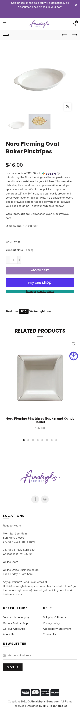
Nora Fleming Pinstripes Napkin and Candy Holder (40, 420)
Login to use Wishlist (73, 343)
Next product (74, 35)
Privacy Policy (51, 623)
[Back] (6, 35)
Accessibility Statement (57, 628)
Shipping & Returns (55, 617)
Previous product (64, 35)
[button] (40, 173)
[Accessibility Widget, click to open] (73, 356)
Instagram (45, 499)
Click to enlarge (67, 107)
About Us (8, 634)
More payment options (40, 291)
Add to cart (40, 270)
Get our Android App (15, 623)
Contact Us (50, 634)
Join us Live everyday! (16, 617)
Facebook (35, 499)
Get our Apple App (14, 628)
